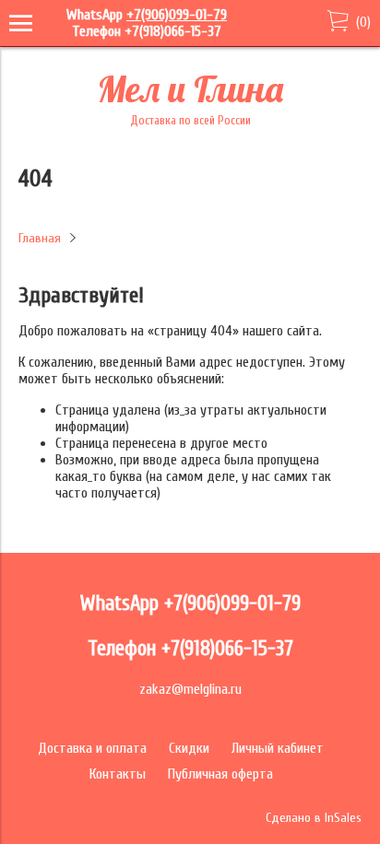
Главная (39, 238)
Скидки (189, 748)
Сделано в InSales (314, 818)
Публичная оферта (220, 774)
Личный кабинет (278, 748)
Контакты (117, 774)
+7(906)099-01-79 (176, 14)
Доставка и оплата (92, 748)
